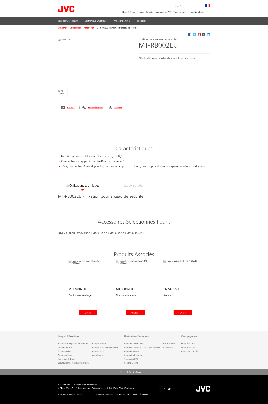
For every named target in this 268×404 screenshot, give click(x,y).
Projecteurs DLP (188, 347)
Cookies (136, 394)
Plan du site (65, 385)
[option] (88, 292)
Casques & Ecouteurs (68, 336)
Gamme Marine (131, 363)
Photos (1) (71, 107)
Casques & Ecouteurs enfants (105, 347)
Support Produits (145, 12)
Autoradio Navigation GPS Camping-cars (142, 347)
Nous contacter (180, 12)
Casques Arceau (99, 343)
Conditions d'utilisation (105, 394)
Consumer (62, 28)
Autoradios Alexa (131, 351)
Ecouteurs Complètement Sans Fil (73, 343)
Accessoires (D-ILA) (189, 351)
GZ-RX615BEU (66, 233)
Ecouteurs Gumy (65, 351)
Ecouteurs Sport (65, 355)
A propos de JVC (163, 12)
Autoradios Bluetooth (133, 355)
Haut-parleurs (169, 343)
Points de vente (95, 107)
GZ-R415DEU (101, 233)
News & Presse (128, 12)
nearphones (97, 355)
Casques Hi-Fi (98, 351)
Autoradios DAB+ (131, 359)
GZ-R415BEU (84, 233)
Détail (88, 312)
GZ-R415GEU (118, 233)
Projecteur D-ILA (188, 343)
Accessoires (89, 28)
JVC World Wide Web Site (120, 388)
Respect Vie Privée (124, 394)
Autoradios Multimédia (134, 343)
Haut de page (134, 372)
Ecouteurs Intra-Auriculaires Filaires (73, 363)
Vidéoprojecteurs (189, 336)
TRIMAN (145, 394)
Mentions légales (197, 12)
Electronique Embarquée (136, 336)
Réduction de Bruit (66, 359)
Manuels (118, 107)
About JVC (64, 388)
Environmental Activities (89, 388)
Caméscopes (75, 28)
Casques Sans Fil (65, 347)
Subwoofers (168, 347)
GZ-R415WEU (135, 233)
